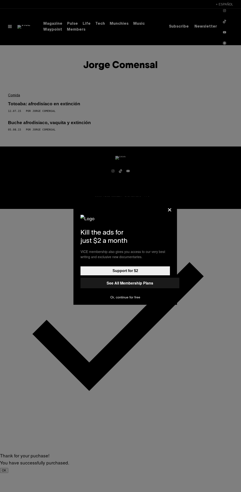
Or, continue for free (125, 297)
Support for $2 (125, 271)
